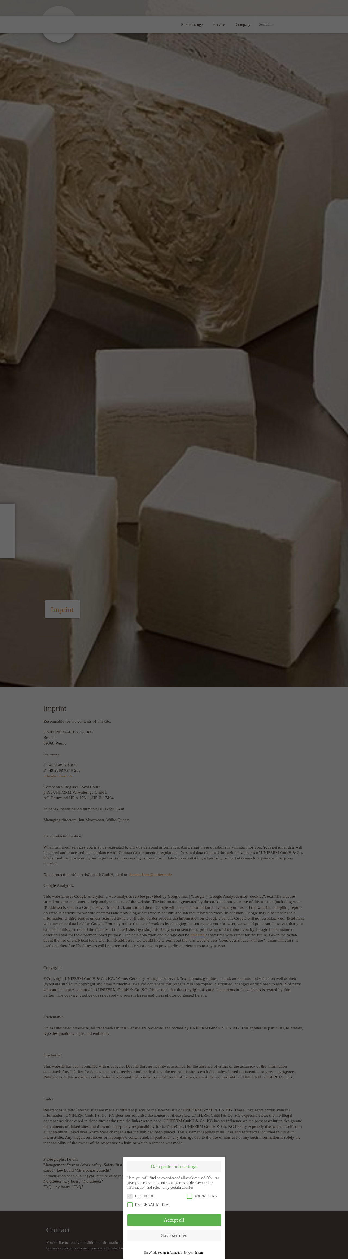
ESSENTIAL (145, 1196)
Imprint (199, 1252)
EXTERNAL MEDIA (152, 1205)
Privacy (188, 1252)
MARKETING (205, 1196)
